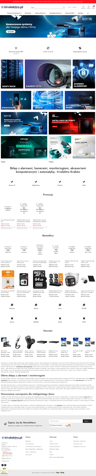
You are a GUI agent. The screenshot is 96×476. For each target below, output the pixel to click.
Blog (51, 452)
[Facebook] (3, 465)
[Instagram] (5, 465)
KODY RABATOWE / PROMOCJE (34, 449)
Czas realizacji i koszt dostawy (33, 446)
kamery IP (86, 397)
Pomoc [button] (76, 437)
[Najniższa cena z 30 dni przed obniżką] (14, 227)
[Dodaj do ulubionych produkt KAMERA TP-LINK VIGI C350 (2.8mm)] (77, 242)
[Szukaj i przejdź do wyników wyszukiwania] (64, 7)
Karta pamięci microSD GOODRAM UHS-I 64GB (38, 291)
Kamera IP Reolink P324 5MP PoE (7, 220)
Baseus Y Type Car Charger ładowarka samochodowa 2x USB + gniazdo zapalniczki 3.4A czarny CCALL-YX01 (29, 351)
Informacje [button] (53, 437)
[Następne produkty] (91, 340)
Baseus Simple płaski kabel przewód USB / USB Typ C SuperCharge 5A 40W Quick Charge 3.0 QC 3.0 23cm (18, 351)
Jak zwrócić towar (78, 444)
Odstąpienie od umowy (79, 446)
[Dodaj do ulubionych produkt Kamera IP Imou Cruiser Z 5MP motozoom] (29, 242)
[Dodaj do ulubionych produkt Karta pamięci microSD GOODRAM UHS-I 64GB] (45, 272)
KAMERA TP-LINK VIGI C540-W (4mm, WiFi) (87, 261)
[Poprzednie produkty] (4, 340)
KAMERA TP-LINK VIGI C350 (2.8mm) (71, 261)
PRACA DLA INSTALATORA (57, 457)
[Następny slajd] (92, 26)
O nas (51, 441)
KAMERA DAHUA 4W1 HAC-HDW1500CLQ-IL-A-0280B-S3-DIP (24, 220)
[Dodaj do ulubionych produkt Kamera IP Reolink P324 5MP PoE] (13, 201)
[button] (87, 13)
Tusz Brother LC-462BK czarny (64, 351)
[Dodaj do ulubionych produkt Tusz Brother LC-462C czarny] (81, 337)
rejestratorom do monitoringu (24, 366)
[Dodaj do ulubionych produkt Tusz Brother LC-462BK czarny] (69, 337)
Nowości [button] (48, 330)
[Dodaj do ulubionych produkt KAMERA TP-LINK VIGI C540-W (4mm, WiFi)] (93, 242)
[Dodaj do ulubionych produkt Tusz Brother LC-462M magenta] (93, 337)
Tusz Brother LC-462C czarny (78, 351)
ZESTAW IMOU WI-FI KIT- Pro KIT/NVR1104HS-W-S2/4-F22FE (55, 291)
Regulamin (28, 441)
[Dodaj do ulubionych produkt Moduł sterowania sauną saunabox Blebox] (61, 242)
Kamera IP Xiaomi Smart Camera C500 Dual (6, 261)
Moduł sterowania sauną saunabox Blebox (54, 261)
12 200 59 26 (5, 461)
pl (69, 7)
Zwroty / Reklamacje (31, 452)
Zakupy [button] (28, 437)
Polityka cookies (54, 444)
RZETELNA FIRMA (54, 449)
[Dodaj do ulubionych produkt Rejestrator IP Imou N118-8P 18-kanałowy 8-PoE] (45, 337)
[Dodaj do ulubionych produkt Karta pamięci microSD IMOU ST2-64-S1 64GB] (13, 272)
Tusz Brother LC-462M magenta (90, 351)
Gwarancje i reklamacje (80, 441)
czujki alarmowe (79, 380)
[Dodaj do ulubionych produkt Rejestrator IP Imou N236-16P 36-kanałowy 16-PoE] (57, 337)
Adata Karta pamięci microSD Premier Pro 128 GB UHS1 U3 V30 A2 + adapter (24, 291)
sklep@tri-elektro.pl (6, 458)
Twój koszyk (29, 454)
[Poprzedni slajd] (3, 26)
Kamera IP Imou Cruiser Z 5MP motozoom (23, 261)
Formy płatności (30, 444)
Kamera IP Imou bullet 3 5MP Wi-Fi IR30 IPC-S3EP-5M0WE (40, 261)
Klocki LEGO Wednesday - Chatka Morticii (5, 351)
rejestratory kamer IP (16, 400)
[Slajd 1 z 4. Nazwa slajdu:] (48, 26)
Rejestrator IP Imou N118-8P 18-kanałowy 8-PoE (42, 351)
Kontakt (51, 454)
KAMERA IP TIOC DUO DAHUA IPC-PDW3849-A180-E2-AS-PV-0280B (72, 291)
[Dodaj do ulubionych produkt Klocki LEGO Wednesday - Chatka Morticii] (9, 337)
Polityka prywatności (55, 446)
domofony (59, 405)
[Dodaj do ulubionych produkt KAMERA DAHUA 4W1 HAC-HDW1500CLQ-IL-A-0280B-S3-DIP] (29, 201)
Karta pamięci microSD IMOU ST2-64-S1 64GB (8, 291)
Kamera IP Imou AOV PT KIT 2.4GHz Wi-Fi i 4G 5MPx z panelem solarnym (87, 291)
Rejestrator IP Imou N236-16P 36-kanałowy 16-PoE (53, 351)
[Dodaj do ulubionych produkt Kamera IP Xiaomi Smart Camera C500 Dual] (13, 242)
